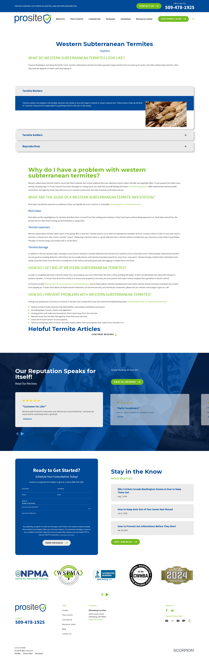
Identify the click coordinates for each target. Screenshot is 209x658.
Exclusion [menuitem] (110, 18)
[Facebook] (166, 610)
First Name (25, 489)
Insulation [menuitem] (126, 18)
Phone (24, 495)
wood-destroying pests (137, 186)
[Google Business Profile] (172, 610)
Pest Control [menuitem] (76, 18)
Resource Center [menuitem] (144, 18)
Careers (65, 610)
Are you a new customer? (30, 507)
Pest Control (67, 615)
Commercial (67, 619)
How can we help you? (29, 513)
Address (24, 501)
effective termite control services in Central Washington (67, 284)
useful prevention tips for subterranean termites (146, 301)
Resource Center (69, 624)
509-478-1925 (179, 7)
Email (59, 495)
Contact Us (66, 633)
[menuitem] (17, 653)
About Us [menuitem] (60, 18)
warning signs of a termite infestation (125, 204)
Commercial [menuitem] (94, 18)
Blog (64, 629)
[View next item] (22, 433)
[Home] (33, 19)
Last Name (60, 489)
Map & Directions (96, 619)
